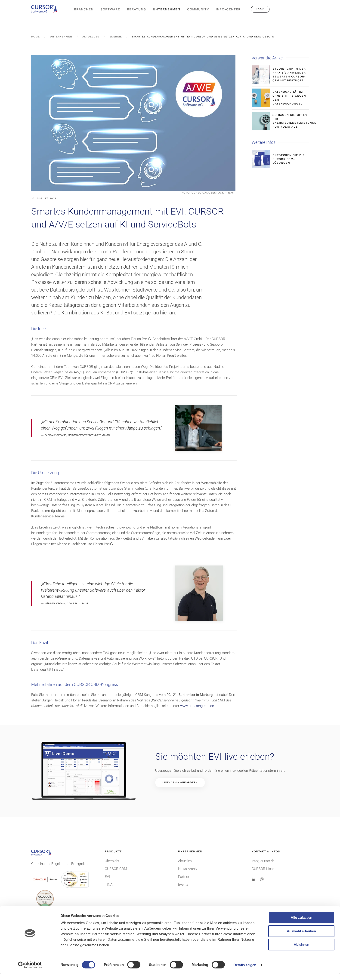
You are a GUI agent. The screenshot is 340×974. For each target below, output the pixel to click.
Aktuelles (185, 861)
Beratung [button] (136, 9)
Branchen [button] (83, 9)
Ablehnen (301, 944)
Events (183, 884)
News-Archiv (187, 869)
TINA (108, 884)
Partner (183, 877)
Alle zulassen (301, 917)
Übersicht (112, 861)
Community (198, 9)
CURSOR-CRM (116, 869)
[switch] (133, 964)
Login (260, 9)
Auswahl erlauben (301, 931)
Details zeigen (244, 965)
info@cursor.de (263, 861)
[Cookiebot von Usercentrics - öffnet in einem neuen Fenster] (30, 965)
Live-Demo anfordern (180, 782)
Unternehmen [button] (166, 9)
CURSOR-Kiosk (263, 869)
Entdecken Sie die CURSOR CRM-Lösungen (288, 159)
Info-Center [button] (228, 9)
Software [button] (110, 9)
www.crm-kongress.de (197, 706)
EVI (107, 877)
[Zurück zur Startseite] (46, 9)
